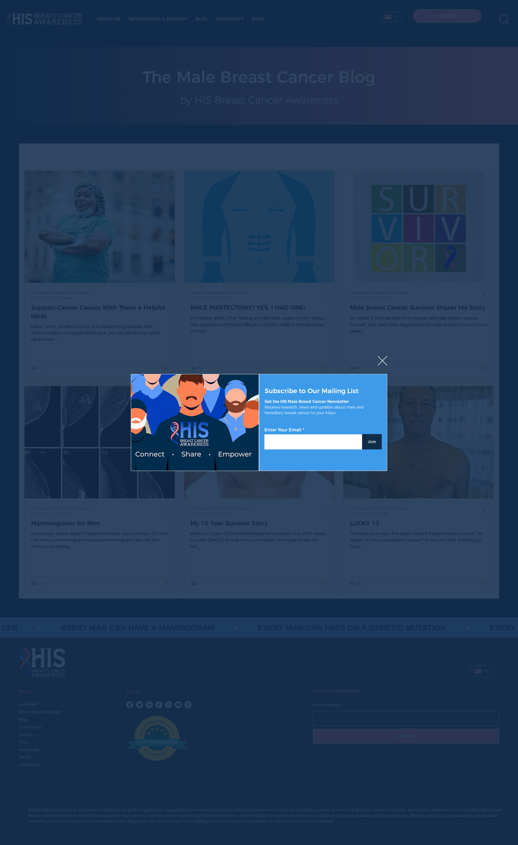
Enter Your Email (282, 430)
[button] (382, 361)
